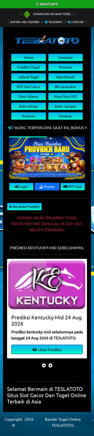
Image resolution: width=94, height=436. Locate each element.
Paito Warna (28, 96)
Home (28, 57)
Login (23, 186)
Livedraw (65, 57)
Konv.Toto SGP (65, 96)
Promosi (65, 67)
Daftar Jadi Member (24, 22)
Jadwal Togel (28, 77)
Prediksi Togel (28, 67)
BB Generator (65, 86)
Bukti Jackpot (65, 106)
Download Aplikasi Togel (52, 14)
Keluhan (28, 116)
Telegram (55, 22)
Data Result (65, 77)
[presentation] (44, 365)
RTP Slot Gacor (28, 86)
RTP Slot (75, 186)
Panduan (65, 116)
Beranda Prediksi (26, 206)
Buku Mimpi (28, 106)
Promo (49, 186)
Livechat (77, 22)
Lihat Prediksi (49, 349)
